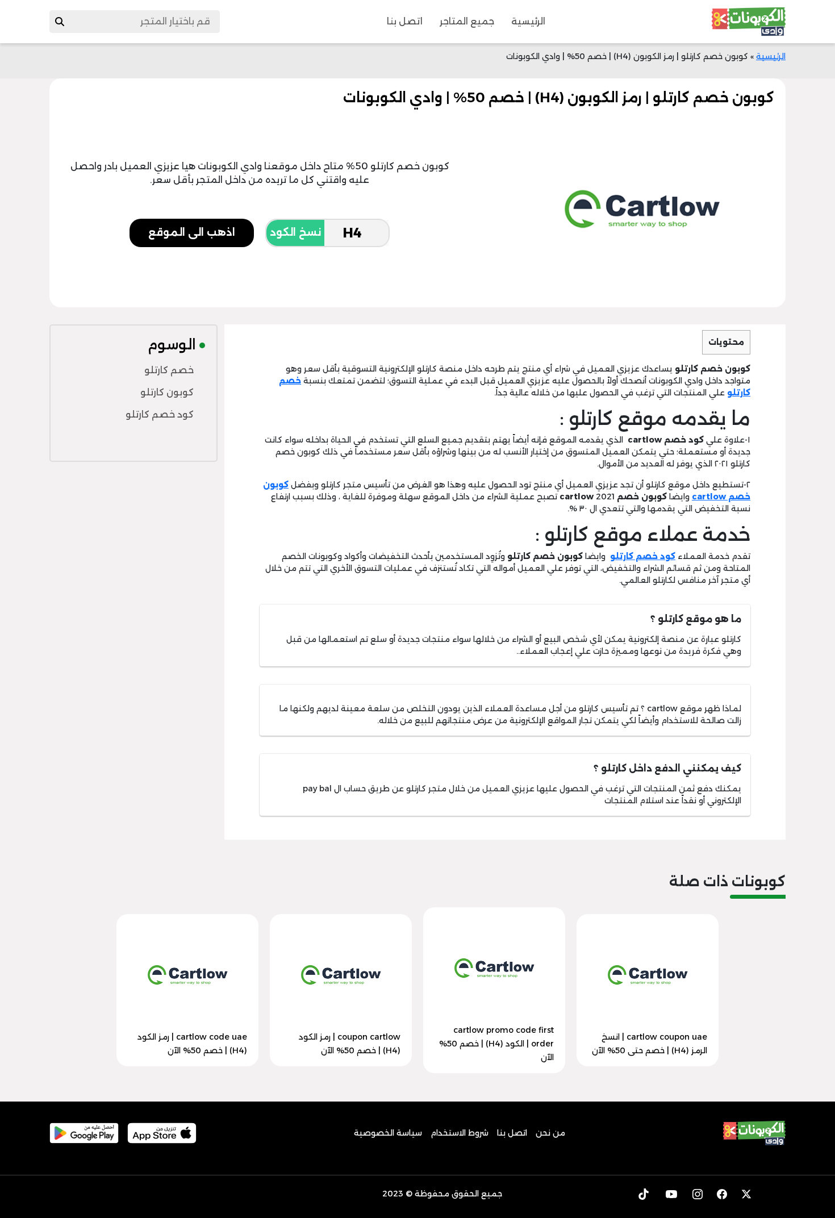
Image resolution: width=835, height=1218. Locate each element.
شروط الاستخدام (460, 1133)
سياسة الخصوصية (388, 1133)
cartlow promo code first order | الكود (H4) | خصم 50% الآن (496, 1043)
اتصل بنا (405, 21)
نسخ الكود (295, 232)
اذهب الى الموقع (191, 232)
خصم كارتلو (169, 370)
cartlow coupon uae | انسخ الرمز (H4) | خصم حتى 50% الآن (649, 1044)
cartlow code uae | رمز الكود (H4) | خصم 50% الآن (192, 1044)
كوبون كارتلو (167, 392)
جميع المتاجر (467, 21)
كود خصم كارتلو (160, 414)
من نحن (550, 1133)
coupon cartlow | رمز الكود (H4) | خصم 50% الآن (349, 1044)
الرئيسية (528, 21)
